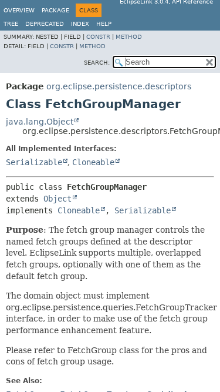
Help (103, 24)
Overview (19, 10)
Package (55, 10)
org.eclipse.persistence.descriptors (118, 86)
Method (129, 36)
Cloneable (93, 162)
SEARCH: (97, 62)
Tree (11, 24)
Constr (98, 36)
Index (80, 24)
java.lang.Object (39, 121)
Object (57, 198)
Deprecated (44, 24)
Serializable (34, 162)
